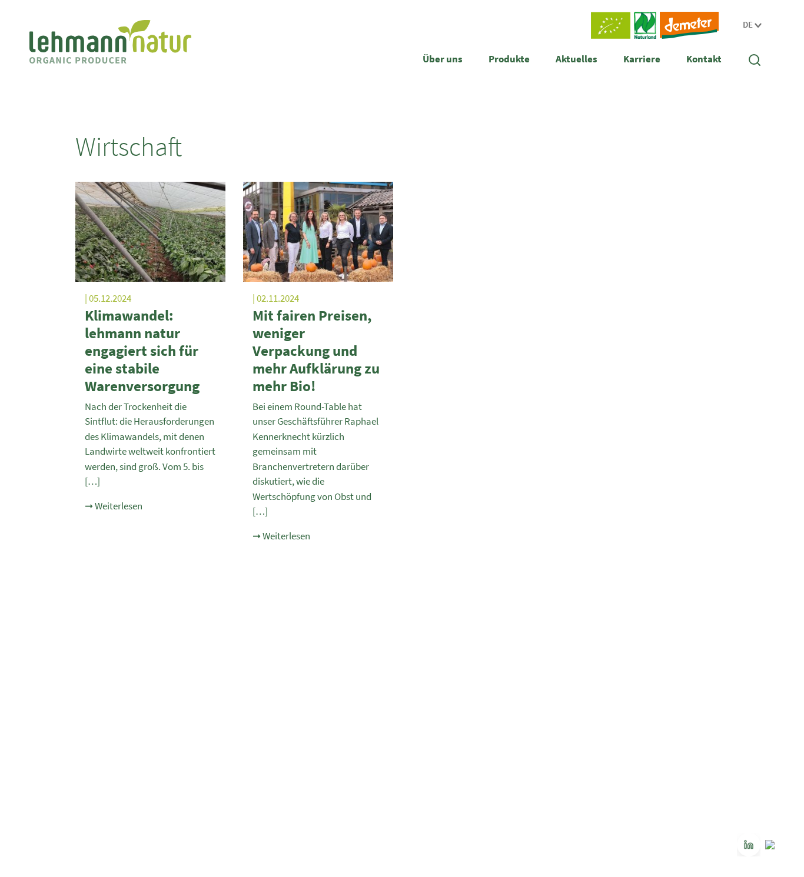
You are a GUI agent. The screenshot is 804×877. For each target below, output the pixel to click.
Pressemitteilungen (445, 681)
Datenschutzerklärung (641, 766)
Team (39, 723)
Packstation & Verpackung (75, 744)
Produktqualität (248, 681)
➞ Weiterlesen (113, 505)
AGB (609, 723)
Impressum (622, 787)
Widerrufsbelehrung (637, 744)
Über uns (443, 58)
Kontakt (704, 58)
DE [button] (749, 24)
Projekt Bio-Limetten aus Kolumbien (476, 723)
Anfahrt (615, 702)
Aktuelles (576, 58)
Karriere (641, 58)
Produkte (509, 58)
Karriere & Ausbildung (640, 681)
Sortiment (238, 702)
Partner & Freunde (61, 766)
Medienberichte (438, 702)
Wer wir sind (51, 702)
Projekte (44, 681)
